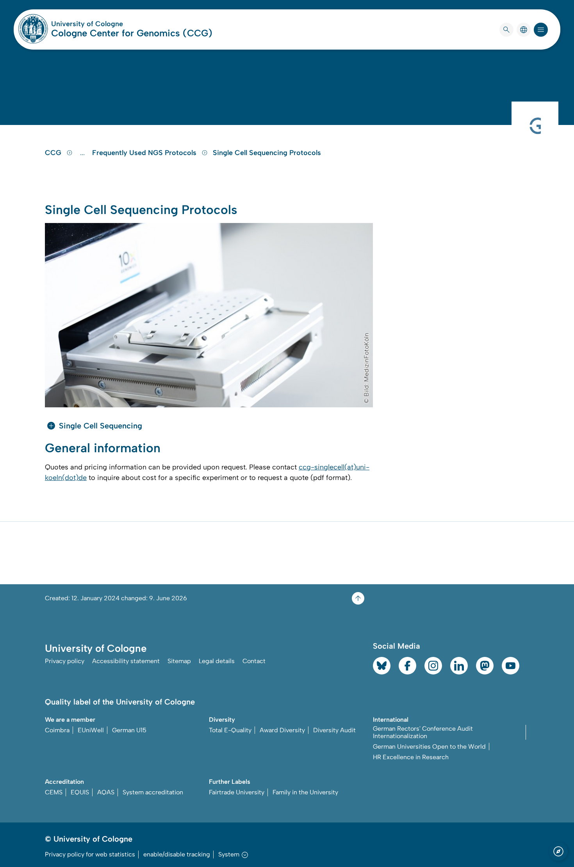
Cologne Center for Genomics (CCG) (131, 33)
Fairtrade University (236, 792)
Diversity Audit (334, 730)
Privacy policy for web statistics (90, 854)
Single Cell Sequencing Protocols (267, 152)
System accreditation (153, 792)
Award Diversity (282, 730)
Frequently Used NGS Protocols (145, 152)
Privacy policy (64, 661)
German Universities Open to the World (429, 746)
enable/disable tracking (176, 854)
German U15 (129, 730)
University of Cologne (116, 23)
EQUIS (80, 792)
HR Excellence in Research (411, 757)
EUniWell (91, 730)
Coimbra (57, 730)
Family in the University (305, 792)
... (83, 153)
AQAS (105, 792)
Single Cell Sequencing (100, 425)
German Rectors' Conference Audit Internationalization (423, 732)
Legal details (217, 661)
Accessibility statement (126, 661)
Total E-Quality (230, 730)
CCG (54, 152)
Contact (254, 661)
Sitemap (179, 661)
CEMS (53, 792)
